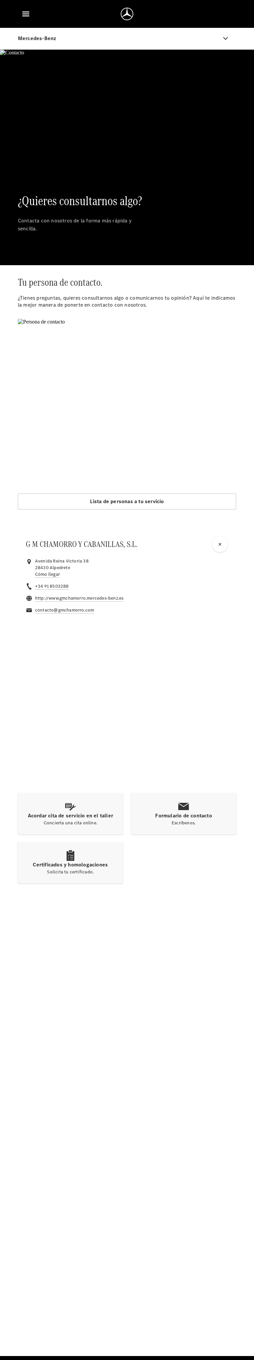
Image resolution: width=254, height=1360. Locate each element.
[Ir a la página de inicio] (127, 14)
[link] (47, 574)
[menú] (26, 14)
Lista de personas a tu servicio (127, 501)
